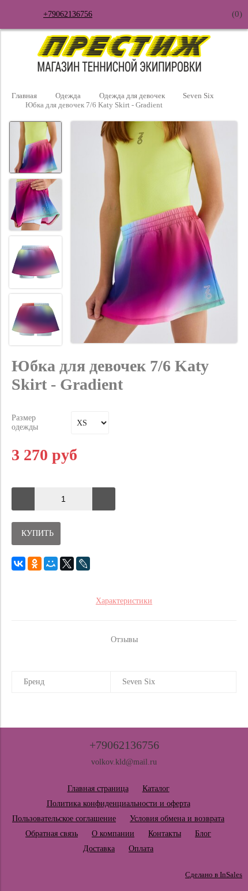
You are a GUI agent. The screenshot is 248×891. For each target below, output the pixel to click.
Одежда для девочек (132, 96)
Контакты (164, 833)
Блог (203, 833)
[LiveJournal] (83, 564)
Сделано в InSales (213, 875)
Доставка (99, 848)
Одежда (68, 96)
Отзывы (124, 639)
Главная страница (98, 788)
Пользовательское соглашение (64, 818)
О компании (113, 833)
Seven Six (198, 96)
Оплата (141, 848)
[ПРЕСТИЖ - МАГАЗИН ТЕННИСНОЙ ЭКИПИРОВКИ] (124, 69)
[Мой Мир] (51, 564)
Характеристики (124, 601)
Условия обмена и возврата (177, 818)
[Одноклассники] (35, 564)
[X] (67, 564)
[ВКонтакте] (18, 564)
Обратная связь (51, 833)
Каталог (156, 788)
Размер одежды (25, 422)
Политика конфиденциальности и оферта (118, 803)
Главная (24, 96)
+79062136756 (67, 14)
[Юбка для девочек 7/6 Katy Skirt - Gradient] (154, 233)
